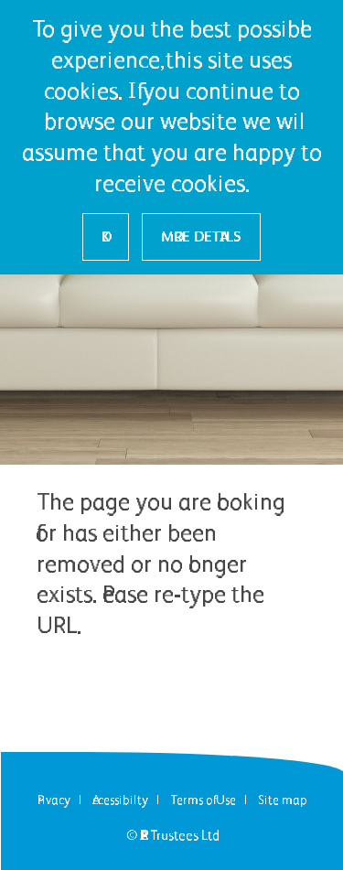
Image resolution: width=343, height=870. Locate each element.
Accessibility (120, 799)
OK (106, 236)
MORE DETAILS (201, 236)
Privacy (54, 799)
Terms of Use (203, 799)
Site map (282, 799)
